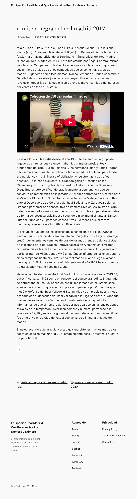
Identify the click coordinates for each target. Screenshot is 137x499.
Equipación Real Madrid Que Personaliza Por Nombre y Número (54, 5)
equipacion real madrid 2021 (44, 334)
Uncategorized (58, 36)
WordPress (32, 486)
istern (43, 36)
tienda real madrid (71, 258)
